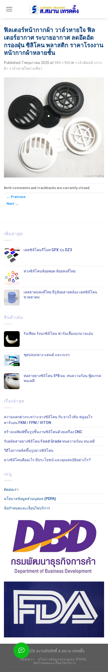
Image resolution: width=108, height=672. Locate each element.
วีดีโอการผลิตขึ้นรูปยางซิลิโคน (28, 450)
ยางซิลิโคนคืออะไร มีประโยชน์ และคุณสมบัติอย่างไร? (47, 460)
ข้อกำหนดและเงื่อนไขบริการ (27, 508)
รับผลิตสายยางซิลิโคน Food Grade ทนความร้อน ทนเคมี (49, 441)
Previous (16, 197)
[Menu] (9, 9)
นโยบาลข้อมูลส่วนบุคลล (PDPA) (30, 499)
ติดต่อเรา (11, 489)
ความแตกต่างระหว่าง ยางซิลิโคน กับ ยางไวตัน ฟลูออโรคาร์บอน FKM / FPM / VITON (48, 420)
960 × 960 (63, 63)
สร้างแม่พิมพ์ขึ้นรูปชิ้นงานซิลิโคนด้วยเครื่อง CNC (43, 432)
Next (13, 204)
